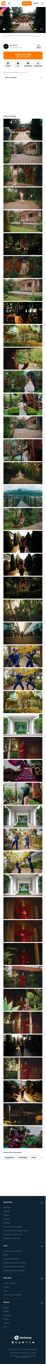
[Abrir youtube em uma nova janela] (32, 1341)
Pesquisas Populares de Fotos (14, 1266)
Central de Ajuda (9, 1282)
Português (7, 1314)
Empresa (6, 1218)
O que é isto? (23, 72)
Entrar (36, 3)
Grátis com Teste (23, 55)
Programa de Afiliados (11, 1258)
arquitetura (9, 1156)
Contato (6, 1286)
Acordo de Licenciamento (12, 1250)
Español (6, 1310)
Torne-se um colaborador (12, 1294)
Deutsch (6, 1318)
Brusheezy (7, 1206)
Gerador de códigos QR (11, 1237)
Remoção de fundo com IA (12, 1234)
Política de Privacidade (28, 1355)
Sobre (5, 1290)
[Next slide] (37, 1156)
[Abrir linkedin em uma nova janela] (19, 1341)
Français (6, 1322)
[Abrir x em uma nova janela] (29, 1341)
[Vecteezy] (3, 3)
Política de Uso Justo (22, 1356)
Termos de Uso (14, 1355)
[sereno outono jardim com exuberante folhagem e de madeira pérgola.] (22, 335)
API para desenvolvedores (12, 1226)
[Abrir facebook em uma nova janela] (12, 1341)
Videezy (6, 1214)
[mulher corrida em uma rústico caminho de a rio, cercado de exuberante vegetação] (22, 174)
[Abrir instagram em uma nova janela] (15, 1341)
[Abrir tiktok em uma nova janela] (26, 1341)
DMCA (5, 1254)
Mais (5, 1326)
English (6, 1307)
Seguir (39, 47)
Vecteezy (6, 1210)
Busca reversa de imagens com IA (15, 1230)
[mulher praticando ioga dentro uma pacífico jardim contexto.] (22, 220)
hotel (34, 1156)
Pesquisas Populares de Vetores (14, 1262)
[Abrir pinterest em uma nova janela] (22, 1341)
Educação (6, 1222)
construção (23, 1156)
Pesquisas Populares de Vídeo (14, 1269)
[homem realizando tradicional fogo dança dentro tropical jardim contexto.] (22, 518)
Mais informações (10, 77)
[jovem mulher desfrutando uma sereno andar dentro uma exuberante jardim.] (22, 403)
